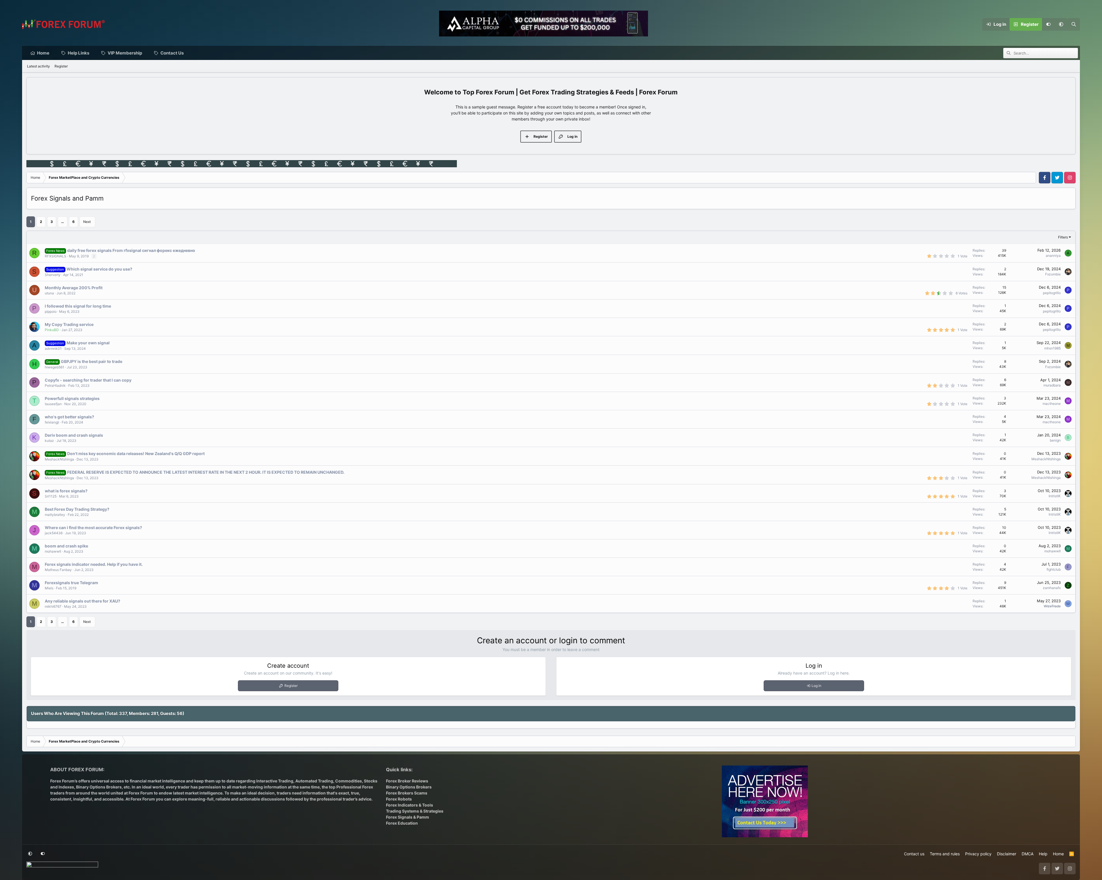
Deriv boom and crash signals (74, 435)
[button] (1061, 24)
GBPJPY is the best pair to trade (91, 361)
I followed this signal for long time (78, 306)
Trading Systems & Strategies (414, 811)
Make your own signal (88, 342)
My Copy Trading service (69, 324)
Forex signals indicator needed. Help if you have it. (94, 564)
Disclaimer (1006, 853)
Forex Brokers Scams (406, 792)
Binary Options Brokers (98, 786)
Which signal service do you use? (99, 269)
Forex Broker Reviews (407, 780)
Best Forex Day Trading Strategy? (77, 509)
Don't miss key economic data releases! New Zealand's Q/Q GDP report (136, 453)
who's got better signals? (69, 416)
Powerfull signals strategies (72, 398)
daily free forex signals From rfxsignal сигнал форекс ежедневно (131, 250)
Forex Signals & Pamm (407, 817)
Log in (816, 685)
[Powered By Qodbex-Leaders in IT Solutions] (62, 866)
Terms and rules (945, 853)
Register (61, 66)
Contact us (914, 853)
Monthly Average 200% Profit (73, 287)
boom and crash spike (66, 545)
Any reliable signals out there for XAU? (82, 601)
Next (87, 221)
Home (43, 53)
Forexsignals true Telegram (71, 582)
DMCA (1027, 853)
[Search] (1073, 24)
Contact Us (172, 53)
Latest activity (38, 66)
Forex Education (402, 823)
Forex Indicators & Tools (409, 805)
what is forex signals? (66, 490)
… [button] (62, 221)
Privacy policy (978, 853)
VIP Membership (125, 53)
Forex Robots (399, 799)
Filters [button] (1063, 237)
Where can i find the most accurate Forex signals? (93, 527)
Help (1043, 853)
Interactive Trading (274, 780)
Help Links (78, 53)
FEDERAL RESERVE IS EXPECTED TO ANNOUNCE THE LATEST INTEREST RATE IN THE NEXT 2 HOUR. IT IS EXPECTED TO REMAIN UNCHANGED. (205, 472)
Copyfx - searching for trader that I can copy (88, 380)
